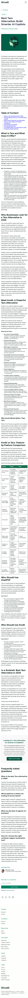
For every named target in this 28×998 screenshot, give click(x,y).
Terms (17, 991)
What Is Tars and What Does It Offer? (13, 116)
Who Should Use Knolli (10, 126)
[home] (5, 2)
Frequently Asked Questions (11, 128)
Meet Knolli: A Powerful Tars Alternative (14, 120)
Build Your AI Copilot (14, 758)
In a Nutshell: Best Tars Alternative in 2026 (15, 127)
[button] (25, 2)
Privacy (21, 991)
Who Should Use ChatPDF (10, 124)
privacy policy (11, 890)
